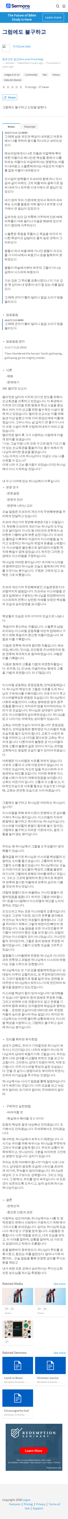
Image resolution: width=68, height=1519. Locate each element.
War (45, 74)
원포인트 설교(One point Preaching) (22, 59)
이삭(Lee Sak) (22, 46)
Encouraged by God (16, 1410)
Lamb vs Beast (13, 1378)
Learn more (53, 17)
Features (14, 1504)
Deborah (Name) (12, 80)
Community (31, 74)
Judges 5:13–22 (11, 74)
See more (60, 1284)
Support (38, 1508)
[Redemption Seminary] (34, 1447)
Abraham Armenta (14, 1382)
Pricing (28, 1504)
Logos (26, 1500)
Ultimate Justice (48, 1378)
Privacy (40, 1504)
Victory (56, 74)
